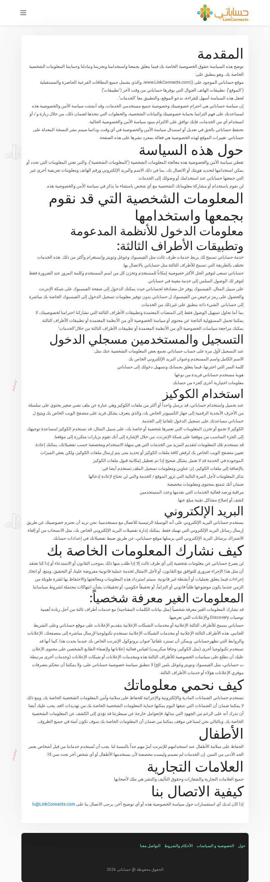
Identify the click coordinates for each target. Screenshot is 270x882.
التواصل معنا (150, 845)
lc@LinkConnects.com (53, 804)
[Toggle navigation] (21, 12)
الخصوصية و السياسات (215, 845)
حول (241, 845)
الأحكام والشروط (178, 845)
